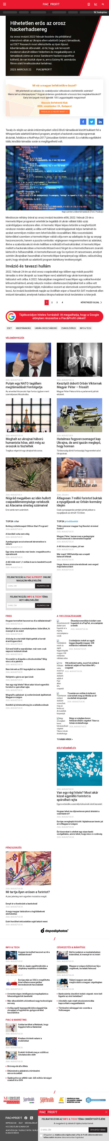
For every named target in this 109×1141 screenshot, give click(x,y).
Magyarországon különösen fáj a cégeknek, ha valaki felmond (84, 967)
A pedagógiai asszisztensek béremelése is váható (26, 543)
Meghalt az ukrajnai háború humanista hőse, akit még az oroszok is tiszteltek (25, 442)
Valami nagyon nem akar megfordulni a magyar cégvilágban (86, 981)
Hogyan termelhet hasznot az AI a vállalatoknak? (29, 621)
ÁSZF (21, 1123)
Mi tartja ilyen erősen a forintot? (28, 892)
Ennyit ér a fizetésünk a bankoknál (22, 904)
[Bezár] (106, 1112)
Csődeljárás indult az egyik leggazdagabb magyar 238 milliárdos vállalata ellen (82, 643)
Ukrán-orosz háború (46, 328)
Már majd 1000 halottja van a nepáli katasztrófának (73, 555)
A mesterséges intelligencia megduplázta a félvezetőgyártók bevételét (27, 995)
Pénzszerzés (14, 847)
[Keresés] (102, 4)
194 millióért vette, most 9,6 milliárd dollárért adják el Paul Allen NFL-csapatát (82, 665)
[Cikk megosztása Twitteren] (92, 122)
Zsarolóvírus (68, 328)
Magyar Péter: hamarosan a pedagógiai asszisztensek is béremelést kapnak (75, 537)
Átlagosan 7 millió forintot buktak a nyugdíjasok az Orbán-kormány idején (79, 501)
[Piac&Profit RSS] (31, 1117)
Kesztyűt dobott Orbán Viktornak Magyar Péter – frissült (79, 385)
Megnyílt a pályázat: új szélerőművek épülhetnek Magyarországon (28, 696)
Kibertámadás (23, 328)
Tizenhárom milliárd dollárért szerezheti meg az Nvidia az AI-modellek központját (82, 695)
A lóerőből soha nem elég (18, 534)
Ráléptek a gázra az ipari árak (20, 677)
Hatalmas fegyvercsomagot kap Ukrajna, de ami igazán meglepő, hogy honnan (79, 442)
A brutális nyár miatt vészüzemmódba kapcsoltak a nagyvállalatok (76, 1002)
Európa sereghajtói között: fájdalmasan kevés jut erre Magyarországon (80, 822)
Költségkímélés (66, 748)
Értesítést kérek (97, 1130)
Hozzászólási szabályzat (17, 1127)
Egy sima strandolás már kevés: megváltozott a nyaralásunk (28, 553)
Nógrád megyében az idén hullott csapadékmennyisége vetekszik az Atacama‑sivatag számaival (28, 501)
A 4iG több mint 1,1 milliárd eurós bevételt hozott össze (29, 563)
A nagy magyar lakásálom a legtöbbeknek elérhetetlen (25, 912)
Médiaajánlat (31, 1123)
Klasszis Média (12, 1133)
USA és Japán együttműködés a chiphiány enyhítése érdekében (33, 967)
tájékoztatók (24, 1130)
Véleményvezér (15, 338)
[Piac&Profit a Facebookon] (26, 1117)
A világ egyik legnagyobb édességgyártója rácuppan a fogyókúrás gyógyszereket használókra (27, 1010)
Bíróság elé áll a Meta (17, 1066)
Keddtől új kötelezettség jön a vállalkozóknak (27, 705)
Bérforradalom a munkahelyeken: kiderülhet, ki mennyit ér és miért (28, 629)
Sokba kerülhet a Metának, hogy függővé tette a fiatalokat (33, 1025)
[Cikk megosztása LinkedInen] (100, 122)
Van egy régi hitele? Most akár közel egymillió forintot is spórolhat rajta (27, 686)
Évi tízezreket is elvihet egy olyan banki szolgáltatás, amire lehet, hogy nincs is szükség (80, 833)
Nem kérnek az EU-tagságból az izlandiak (25, 669)
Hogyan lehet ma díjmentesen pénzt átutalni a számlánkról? (78, 812)
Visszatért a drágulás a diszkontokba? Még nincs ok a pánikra (26, 660)
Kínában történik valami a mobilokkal (30, 1039)
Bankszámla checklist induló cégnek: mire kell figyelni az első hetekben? (80, 995)
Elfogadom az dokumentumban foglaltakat (73, 1136)
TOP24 (12, 521)
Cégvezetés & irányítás (71, 947)
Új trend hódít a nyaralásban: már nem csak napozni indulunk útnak (26, 650)
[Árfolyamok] (95, 4)
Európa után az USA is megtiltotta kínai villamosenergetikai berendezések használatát (34, 982)
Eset (9, 328)
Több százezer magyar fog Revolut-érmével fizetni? (77, 527)
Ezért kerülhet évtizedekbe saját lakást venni (27, 921)
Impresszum (11, 1123)
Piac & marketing (16, 1019)
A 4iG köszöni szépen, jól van (70, 546)
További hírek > (65, 739)
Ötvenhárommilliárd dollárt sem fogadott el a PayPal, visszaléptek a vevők (87, 623)
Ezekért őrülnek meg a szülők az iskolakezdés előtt (33, 1053)
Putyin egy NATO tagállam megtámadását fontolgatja (24, 385)
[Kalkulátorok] (88, 4)
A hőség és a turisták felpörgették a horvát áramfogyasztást (26, 640)
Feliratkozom (43, 586)
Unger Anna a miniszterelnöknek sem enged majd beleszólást (77, 565)
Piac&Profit (44, 69)
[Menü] (4, 4)
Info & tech (85, 328)
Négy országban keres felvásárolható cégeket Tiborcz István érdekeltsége (84, 720)
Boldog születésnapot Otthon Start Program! (27, 526)
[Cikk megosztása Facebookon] (83, 122)
